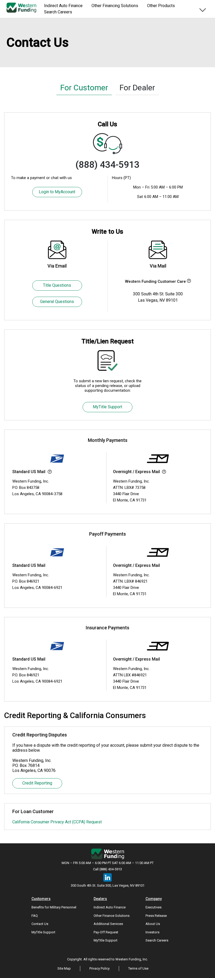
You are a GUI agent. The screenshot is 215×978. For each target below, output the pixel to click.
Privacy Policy (99, 968)
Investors (152, 932)
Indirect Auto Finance (110, 907)
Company (154, 899)
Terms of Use (138, 968)
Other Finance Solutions (112, 916)
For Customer (84, 87)
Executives (154, 907)
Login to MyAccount (57, 191)
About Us (153, 924)
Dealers (100, 899)
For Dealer (137, 87)
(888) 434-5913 (107, 164)
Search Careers (58, 11)
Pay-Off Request (106, 932)
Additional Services (108, 924)
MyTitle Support (107, 406)
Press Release (156, 916)
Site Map (64, 968)
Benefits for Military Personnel (53, 907)
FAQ (34, 916)
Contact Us (39, 924)
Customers (41, 899)
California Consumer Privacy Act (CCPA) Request (57, 821)
